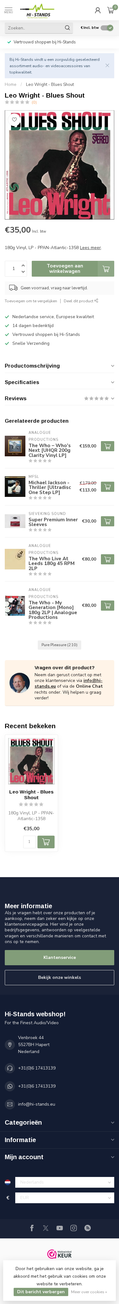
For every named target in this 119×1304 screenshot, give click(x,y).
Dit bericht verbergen (41, 1292)
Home (11, 84)
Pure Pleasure (59, 644)
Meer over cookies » (89, 1291)
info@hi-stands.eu (36, 1104)
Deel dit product (79, 301)
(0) (34, 102)
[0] (110, 10)
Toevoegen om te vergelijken (31, 301)
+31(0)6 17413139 (37, 1068)
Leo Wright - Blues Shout (50, 84)
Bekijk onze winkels (59, 977)
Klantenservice (59, 957)
